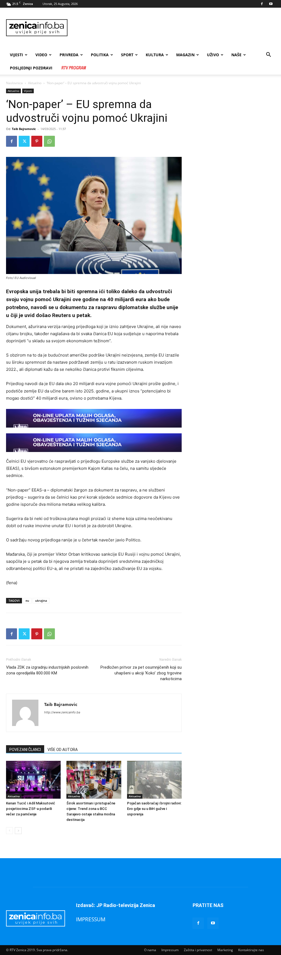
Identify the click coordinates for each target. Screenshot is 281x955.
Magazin (185, 54)
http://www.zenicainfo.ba (62, 712)
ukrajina (41, 600)
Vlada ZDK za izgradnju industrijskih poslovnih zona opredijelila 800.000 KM (47, 670)
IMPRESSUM (90, 919)
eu (27, 600)
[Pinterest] (36, 141)
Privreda (69, 54)
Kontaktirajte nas (251, 950)
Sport (127, 54)
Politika (100, 54)
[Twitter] (24, 141)
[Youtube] (271, 4)
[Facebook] (262, 4)
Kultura (155, 54)
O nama (150, 950)
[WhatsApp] (49, 141)
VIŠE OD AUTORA (62, 749)
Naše (236, 54)
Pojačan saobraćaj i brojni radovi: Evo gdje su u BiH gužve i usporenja (154, 808)
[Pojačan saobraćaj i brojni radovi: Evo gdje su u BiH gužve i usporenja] (154, 779)
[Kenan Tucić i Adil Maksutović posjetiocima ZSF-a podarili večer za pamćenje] (33, 779)
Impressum (170, 950)
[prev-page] (9, 830)
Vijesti (16, 54)
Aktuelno (34, 83)
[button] (268, 55)
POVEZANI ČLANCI (25, 749)
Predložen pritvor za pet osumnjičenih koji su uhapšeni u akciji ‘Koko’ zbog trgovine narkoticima (141, 673)
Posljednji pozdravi (31, 67)
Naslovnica (14, 83)
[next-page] (18, 830)
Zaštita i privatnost (198, 950)
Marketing (225, 950)
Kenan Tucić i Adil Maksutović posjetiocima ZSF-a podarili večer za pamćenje (30, 808)
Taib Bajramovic (24, 129)
